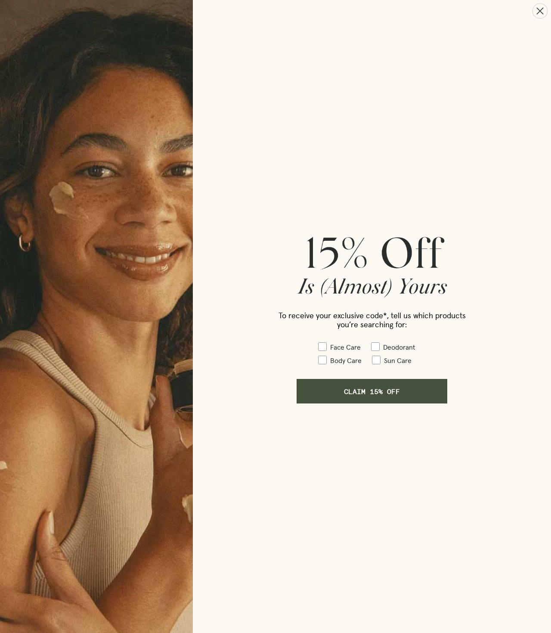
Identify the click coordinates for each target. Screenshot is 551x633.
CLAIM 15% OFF (372, 391)
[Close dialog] (540, 11)
